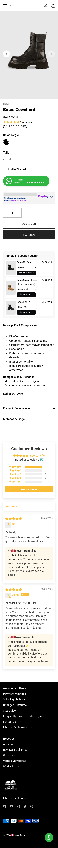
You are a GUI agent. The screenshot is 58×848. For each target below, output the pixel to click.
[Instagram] (18, 806)
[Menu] (5, 5)
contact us (9, 721)
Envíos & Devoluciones (17, 408)
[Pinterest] (31, 806)
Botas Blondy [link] (23, 302)
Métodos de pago (14, 419)
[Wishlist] (39, 6)
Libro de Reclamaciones (17, 727)
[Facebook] (4, 806)
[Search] (12, 6)
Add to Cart (29, 223)
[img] (13, 518)
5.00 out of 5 (37, 455)
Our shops (9, 755)
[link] (11, 268)
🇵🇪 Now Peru (18, 835)
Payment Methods (14, 693)
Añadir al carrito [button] (26, 272)
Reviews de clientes (15, 749)
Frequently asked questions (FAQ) (24, 716)
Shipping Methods (14, 699)
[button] (6, 53)
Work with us (11, 766)
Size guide (9, 710)
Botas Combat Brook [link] (27, 280)
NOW (6, 104)
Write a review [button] (29, 489)
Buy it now (29, 234)
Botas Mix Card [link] (24, 262)
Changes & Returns (15, 705)
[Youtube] (11, 806)
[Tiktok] (25, 806)
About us (8, 744)
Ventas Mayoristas (14, 760)
